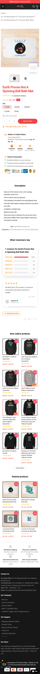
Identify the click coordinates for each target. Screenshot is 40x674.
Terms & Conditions (7, 602)
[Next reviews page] (35, 319)
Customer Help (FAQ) (8, 633)
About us (4, 599)
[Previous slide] (4, 48)
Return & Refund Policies (9, 627)
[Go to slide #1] (14, 78)
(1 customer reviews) (19, 96)
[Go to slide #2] (25, 78)
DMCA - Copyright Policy (9, 608)
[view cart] (37, 6)
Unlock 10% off (4, 664)
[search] (33, 6)
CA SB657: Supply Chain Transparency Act (15, 611)
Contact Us (5, 630)
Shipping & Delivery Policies (10, 621)
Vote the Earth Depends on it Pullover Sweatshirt (29, 359)
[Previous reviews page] (25, 319)
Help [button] (36, 671)
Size (4, 103)
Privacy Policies (6, 605)
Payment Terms (6, 624)
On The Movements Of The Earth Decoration (17, 17)
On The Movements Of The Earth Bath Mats (17, 20)
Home (3, 13)
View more (20, 468)
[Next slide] (36, 48)
